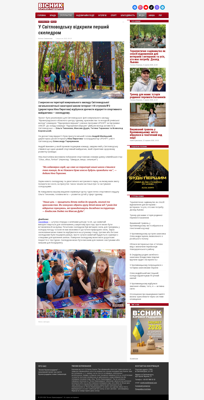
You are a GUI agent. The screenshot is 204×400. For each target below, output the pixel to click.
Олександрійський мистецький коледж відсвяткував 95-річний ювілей (144, 275)
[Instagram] (140, 7)
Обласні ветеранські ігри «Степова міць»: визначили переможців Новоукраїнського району (146, 246)
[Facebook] (134, 7)
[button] (123, 252)
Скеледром (43, 221)
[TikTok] (151, 7)
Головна (41, 15)
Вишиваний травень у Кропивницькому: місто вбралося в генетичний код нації (146, 133)
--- (123, 22)
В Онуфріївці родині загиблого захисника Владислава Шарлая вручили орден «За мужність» (144, 257)
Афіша (152, 15)
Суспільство (66, 15)
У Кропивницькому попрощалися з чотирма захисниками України (146, 266)
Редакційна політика (143, 389)
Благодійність (128, 15)
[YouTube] (145, 7)
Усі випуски (134, 358)
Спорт (114, 15)
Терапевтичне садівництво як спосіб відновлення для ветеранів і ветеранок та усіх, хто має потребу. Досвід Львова (147, 56)
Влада (53, 15)
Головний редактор (142, 386)
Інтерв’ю (102, 15)
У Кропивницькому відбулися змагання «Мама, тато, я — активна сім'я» (147, 286)
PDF (160, 15)
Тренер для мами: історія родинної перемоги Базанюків (148, 96)
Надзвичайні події (85, 15)
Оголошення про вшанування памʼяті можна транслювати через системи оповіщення (147, 296)
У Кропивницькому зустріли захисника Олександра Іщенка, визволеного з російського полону (148, 236)
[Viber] (157, 7)
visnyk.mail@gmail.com (148, 383)
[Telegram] (162, 7)
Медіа (141, 15)
